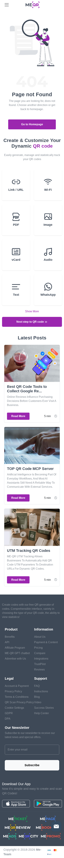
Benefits (10, 636)
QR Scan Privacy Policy (19, 702)
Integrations (41, 658)
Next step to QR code (30, 321)
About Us (39, 636)
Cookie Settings (14, 707)
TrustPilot (40, 664)
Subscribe (32, 765)
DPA (7, 718)
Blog (37, 696)
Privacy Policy (13, 691)
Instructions (41, 691)
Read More (18, 416)
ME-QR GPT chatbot (17, 653)
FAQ (37, 685)
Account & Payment (17, 685)
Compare (39, 653)
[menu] (6, 5)
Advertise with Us (15, 658)
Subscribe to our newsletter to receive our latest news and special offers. (30, 735)
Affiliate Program (15, 647)
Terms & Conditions (17, 696)
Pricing (38, 647)
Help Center (41, 713)
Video (37, 702)
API (7, 642)
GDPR (9, 713)
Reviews (39, 669)
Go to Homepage (32, 124)
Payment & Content (46, 642)
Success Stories (44, 707)
